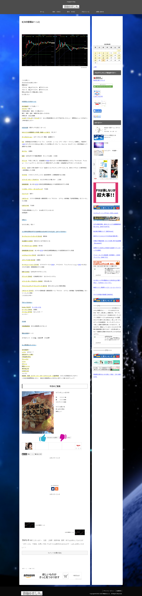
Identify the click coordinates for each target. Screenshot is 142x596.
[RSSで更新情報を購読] (56, 488)
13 (111, 55)
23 (95, 60)
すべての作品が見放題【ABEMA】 (103, 294)
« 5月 (94, 67)
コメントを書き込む (55, 553)
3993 (79, 265)
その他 (25, 454)
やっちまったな (36, 307)
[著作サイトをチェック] (52, 488)
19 (107, 58)
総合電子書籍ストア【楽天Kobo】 (103, 231)
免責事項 (119, 591)
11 (103, 55)
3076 (36, 184)
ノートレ (32, 454)
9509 (47, 161)
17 (99, 58)
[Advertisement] (55, 28)
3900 (52, 265)
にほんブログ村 (98, 96)
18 (103, 58)
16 (95, 58)
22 (119, 58)
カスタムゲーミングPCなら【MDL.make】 (106, 213)
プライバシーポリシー (109, 591)
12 (107, 55)
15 (119, 55)
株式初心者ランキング (99, 80)
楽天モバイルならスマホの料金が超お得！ (105, 236)
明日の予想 (38, 454)
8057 (24, 144)
